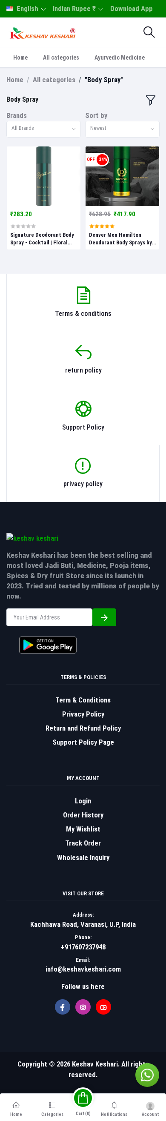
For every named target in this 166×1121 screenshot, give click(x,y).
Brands (16, 115)
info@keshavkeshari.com (83, 969)
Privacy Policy (83, 714)
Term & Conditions (83, 700)
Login (83, 801)
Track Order (83, 843)
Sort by (96, 115)
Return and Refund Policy (83, 728)
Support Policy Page (83, 742)
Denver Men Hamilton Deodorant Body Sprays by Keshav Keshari (120, 239)
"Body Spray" (104, 79)
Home (20, 57)
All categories (61, 57)
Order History (83, 815)
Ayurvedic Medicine (119, 57)
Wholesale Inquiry (83, 857)
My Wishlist (83, 829)
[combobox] (43, 129)
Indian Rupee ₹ (74, 8)
